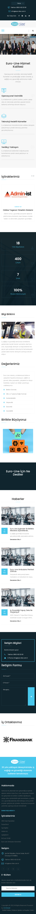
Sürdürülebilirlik (11, 398)
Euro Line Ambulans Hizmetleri (11, 842)
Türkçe (20, 3)
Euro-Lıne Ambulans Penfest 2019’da (22, 570)
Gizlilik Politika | (7, 910)
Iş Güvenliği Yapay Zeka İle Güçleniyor (21, 611)
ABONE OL (18, 895)
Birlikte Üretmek (11, 390)
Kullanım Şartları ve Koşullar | (21, 910)
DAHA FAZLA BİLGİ (7, 811)
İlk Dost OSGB (5, 838)
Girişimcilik (9, 402)
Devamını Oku (15, 539)
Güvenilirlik (9, 411)
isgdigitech (4, 835)
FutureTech (5, 824)
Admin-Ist (4, 831)
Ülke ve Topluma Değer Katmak (16, 394)
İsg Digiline (4, 828)
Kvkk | (32, 910)
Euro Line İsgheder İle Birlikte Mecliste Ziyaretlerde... (22, 530)
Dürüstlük (9, 407)
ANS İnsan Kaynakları (7, 821)
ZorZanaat (6, 908)
